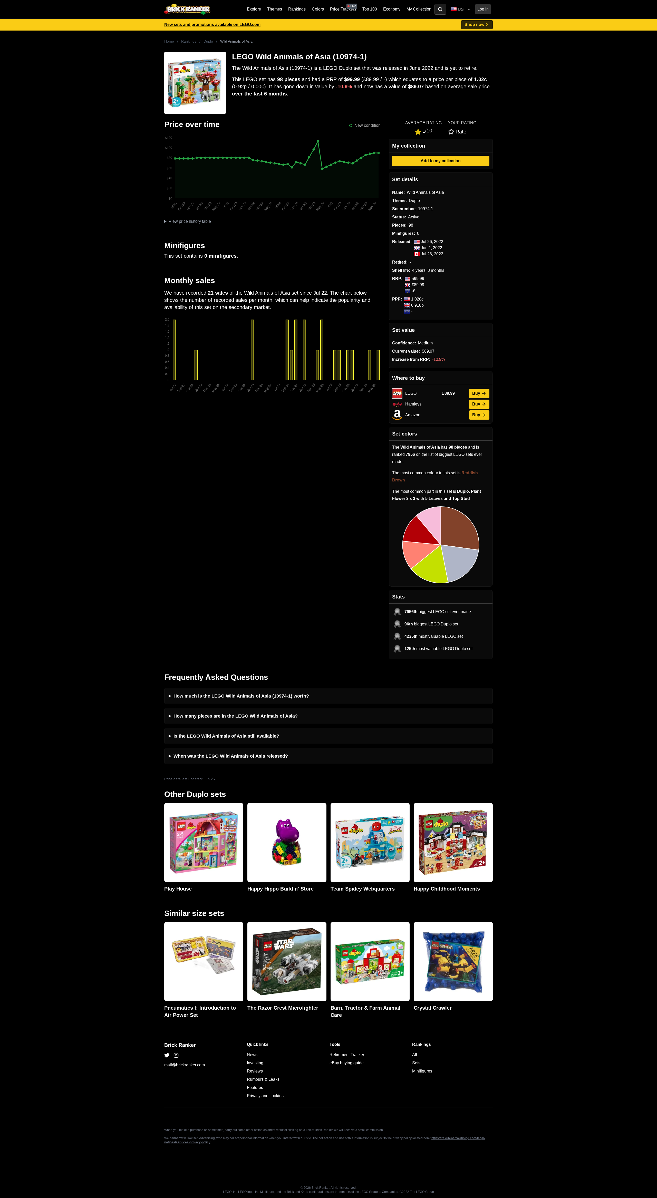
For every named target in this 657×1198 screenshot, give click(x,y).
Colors (318, 9)
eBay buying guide (347, 1063)
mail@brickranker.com (184, 1065)
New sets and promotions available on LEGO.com (212, 24)
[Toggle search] (440, 9)
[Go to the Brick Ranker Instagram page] (176, 1055)
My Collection (419, 9)
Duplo (208, 41)
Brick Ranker (180, 1045)
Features (255, 1087)
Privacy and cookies (265, 1096)
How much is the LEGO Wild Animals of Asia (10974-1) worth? (241, 696)
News (252, 1054)
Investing (255, 1063)
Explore (254, 9)
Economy (391, 9)
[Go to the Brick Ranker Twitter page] (166, 1055)
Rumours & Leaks (263, 1079)
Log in (483, 9)
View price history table (190, 221)
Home (169, 41)
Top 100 (369, 9)
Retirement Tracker (347, 1054)
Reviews (255, 1071)
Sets (416, 1063)
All (414, 1054)
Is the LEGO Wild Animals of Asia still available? (226, 736)
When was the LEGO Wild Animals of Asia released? (230, 756)
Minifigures (422, 1071)
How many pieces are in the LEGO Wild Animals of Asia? (235, 716)
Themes (274, 9)
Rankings (297, 9)
